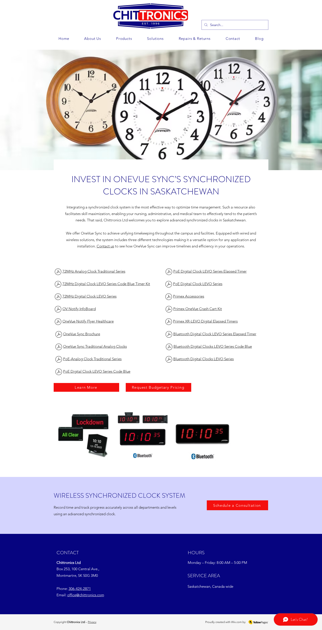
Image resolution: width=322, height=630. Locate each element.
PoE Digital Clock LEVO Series (197, 284)
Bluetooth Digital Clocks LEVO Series (203, 359)
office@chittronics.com (85, 595)
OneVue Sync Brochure (81, 334)
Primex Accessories (188, 296)
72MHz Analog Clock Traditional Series (93, 271)
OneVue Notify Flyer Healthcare (88, 321)
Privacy (92, 622)
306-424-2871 (80, 588)
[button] (155, 38)
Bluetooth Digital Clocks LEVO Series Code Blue (212, 346)
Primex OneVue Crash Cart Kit (197, 309)
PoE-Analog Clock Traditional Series (92, 359)
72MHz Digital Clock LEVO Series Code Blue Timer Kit (106, 284)
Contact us (105, 246)
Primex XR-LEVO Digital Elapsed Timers (205, 321)
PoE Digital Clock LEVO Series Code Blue (96, 371)
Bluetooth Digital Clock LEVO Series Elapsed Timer (214, 334)
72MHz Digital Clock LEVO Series (89, 296)
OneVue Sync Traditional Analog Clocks (95, 346)
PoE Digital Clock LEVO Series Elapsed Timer (210, 271)
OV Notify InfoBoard (79, 309)
